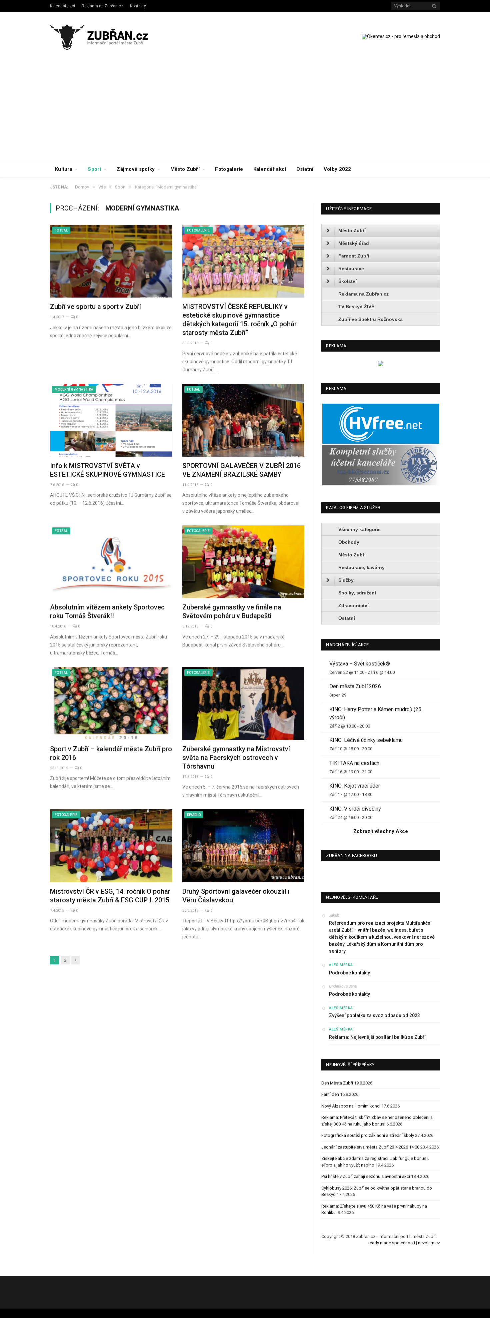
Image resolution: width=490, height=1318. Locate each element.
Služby (346, 580)
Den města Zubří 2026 (355, 686)
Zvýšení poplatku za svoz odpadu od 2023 (374, 1015)
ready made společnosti (391, 1242)
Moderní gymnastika (74, 389)
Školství (347, 281)
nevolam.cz (429, 1242)
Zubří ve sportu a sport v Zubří (95, 307)
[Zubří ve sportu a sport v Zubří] (111, 261)
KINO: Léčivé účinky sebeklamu (366, 740)
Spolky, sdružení (357, 592)
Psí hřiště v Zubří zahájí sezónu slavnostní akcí (365, 1176)
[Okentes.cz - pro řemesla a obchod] (380, 364)
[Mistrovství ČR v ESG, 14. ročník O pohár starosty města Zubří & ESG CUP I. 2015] (111, 845)
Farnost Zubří (353, 256)
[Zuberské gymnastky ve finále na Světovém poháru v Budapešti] (243, 561)
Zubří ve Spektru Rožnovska (370, 319)
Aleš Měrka (341, 965)
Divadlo (194, 815)
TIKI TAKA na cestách (354, 763)
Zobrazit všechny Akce (380, 831)
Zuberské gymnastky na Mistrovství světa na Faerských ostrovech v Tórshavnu (236, 757)
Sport (94, 169)
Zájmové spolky (136, 169)
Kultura (63, 169)
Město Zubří (185, 169)
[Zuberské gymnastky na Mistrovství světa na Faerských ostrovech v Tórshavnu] (243, 703)
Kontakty (138, 6)
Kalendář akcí (62, 6)
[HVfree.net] (380, 442)
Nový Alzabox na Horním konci (350, 1106)
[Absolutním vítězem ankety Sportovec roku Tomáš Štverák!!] (111, 561)
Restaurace (351, 268)
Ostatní (305, 169)
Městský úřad (353, 243)
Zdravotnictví (353, 605)
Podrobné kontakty (349, 972)
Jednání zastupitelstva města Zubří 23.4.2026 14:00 (370, 1147)
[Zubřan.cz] (106, 36)
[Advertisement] (245, 110)
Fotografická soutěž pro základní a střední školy (367, 1135)
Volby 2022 (337, 169)
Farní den (330, 1094)
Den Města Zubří (337, 1082)
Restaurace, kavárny (361, 567)
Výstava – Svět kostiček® (359, 664)
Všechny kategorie (359, 529)
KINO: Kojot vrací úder (354, 786)
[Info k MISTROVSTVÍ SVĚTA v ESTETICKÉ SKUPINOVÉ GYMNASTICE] (111, 420)
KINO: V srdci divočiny (355, 809)
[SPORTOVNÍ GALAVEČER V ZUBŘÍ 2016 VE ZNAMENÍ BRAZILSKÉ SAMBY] (243, 420)
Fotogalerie (229, 169)
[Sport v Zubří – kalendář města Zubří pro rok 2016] (111, 703)
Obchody (348, 542)
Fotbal (61, 230)
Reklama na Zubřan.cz (102, 6)
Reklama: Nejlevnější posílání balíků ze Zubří (377, 1037)
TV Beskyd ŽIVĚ (356, 306)
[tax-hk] (380, 483)
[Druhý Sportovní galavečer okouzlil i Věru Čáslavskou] (243, 845)
